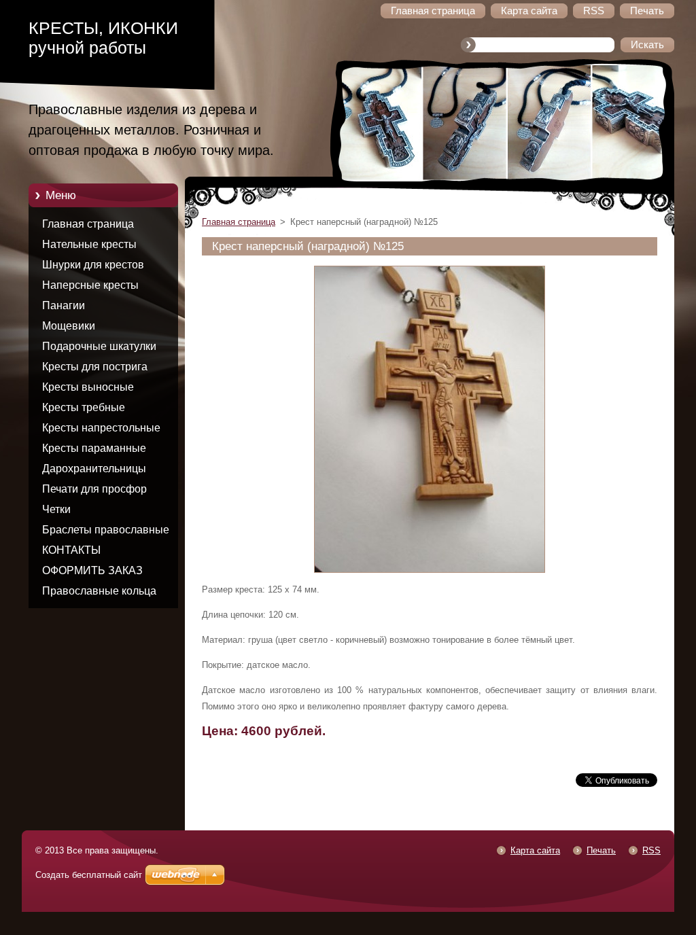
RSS (651, 850)
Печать (601, 850)
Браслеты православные (105, 529)
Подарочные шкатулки (99, 346)
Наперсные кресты (90, 285)
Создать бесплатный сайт (88, 875)
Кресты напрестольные (101, 428)
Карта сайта (535, 850)
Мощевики (68, 326)
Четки (56, 509)
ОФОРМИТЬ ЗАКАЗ (92, 570)
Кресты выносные (88, 387)
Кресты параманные (94, 448)
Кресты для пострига (94, 366)
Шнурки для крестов (93, 264)
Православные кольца (99, 591)
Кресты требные (83, 407)
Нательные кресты (89, 244)
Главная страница (88, 224)
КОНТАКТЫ (71, 550)
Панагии (63, 305)
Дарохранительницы (94, 468)
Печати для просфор (94, 489)
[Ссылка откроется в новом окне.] (430, 573)
